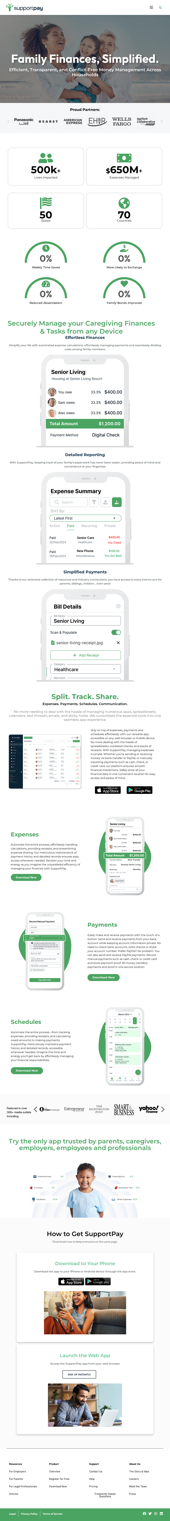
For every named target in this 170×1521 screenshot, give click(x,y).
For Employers (17, 1471)
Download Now (58, 1486)
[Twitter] (150, 1514)
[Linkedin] (161, 1514)
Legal (12, 1513)
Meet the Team (138, 1486)
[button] (106, 7)
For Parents (16, 1478)
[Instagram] (156, 1514)
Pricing (93, 1486)
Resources (15, 1464)
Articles (13, 1493)
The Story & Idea (139, 1471)
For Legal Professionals (23, 1486)
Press (132, 1493)
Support (94, 1464)
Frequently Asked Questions (105, 1495)
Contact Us (95, 1471)
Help (92, 1478)
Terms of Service (53, 1513)
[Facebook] (144, 1514)
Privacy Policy (29, 1513)
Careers (134, 1478)
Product (54, 1464)
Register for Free (59, 1478)
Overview (54, 1471)
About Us (134, 1464)
